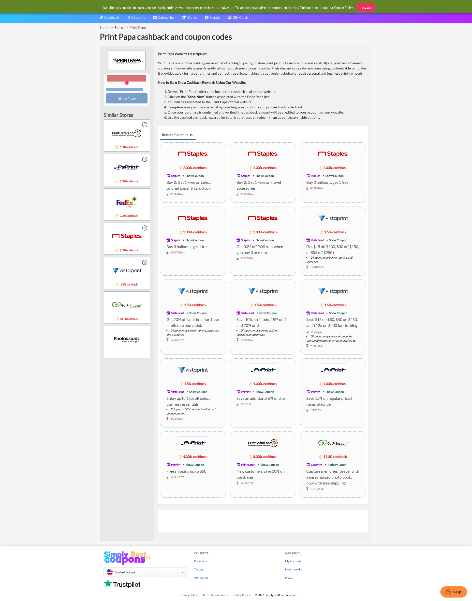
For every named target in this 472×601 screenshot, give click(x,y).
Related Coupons (177, 135)
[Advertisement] (263, 521)
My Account (293, 561)
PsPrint (246, 392)
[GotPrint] (333, 443)
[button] (127, 83)
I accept (365, 7)
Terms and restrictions (124, 89)
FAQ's (289, 577)
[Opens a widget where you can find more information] (453, 592)
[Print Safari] (263, 443)
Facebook (200, 561)
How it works (293, 569)
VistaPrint (317, 240)
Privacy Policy (189, 595)
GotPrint (316, 465)
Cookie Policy (241, 595)
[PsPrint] (263, 370)
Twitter (198, 569)
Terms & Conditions (215, 595)
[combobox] (163, 19)
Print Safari (248, 465)
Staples (175, 176)
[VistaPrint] (333, 218)
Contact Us (201, 577)
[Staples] (193, 154)
